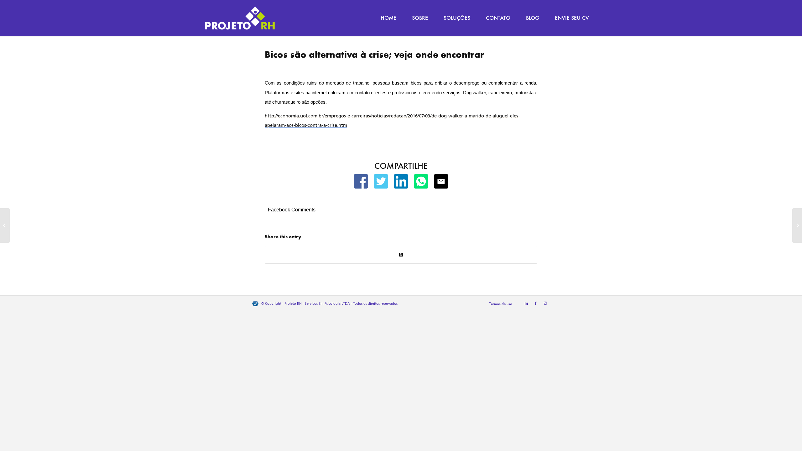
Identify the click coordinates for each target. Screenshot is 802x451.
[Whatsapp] (421, 182)
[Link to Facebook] (535, 303)
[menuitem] (388, 18)
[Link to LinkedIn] (526, 303)
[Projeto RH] (240, 18)
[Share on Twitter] (401, 254)
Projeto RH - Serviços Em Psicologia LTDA (317, 304)
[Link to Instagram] (545, 303)
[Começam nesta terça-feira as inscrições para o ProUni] (5, 225)
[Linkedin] (401, 182)
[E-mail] (441, 182)
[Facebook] (361, 182)
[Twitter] (381, 182)
